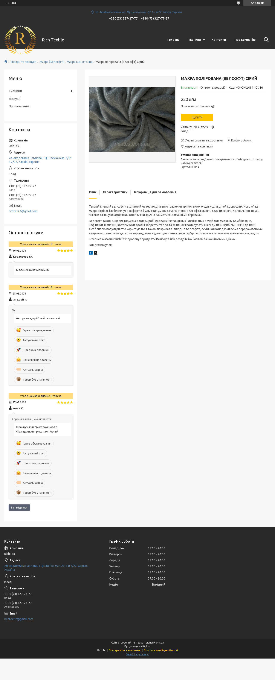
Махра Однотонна (79, 62)
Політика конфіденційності (161, 650)
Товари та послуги (23, 62)
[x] (95, 253)
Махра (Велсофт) (52, 62)
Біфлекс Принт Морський (32, 269)
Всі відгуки (19, 507)
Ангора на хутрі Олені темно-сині (38, 318)
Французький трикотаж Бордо (36, 426)
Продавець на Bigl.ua (137, 646)
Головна (173, 39)
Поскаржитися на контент (125, 650)
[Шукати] (265, 39)
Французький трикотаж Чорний (37, 431)
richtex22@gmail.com (23, 211)
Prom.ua (158, 642)
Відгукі (14, 98)
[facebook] (91, 253)
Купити (197, 117)
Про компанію (245, 39)
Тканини (194, 39)
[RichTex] (20, 40)
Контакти (219, 39)
